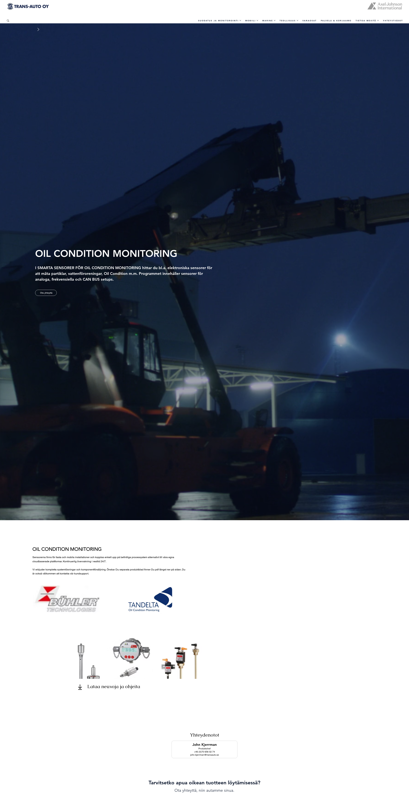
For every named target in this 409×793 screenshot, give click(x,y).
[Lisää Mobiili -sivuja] (257, 20)
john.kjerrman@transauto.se (204, 755)
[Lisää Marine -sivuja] (274, 20)
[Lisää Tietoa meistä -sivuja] (378, 20)
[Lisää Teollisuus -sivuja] (297, 20)
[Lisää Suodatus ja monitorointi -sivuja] (240, 20)
